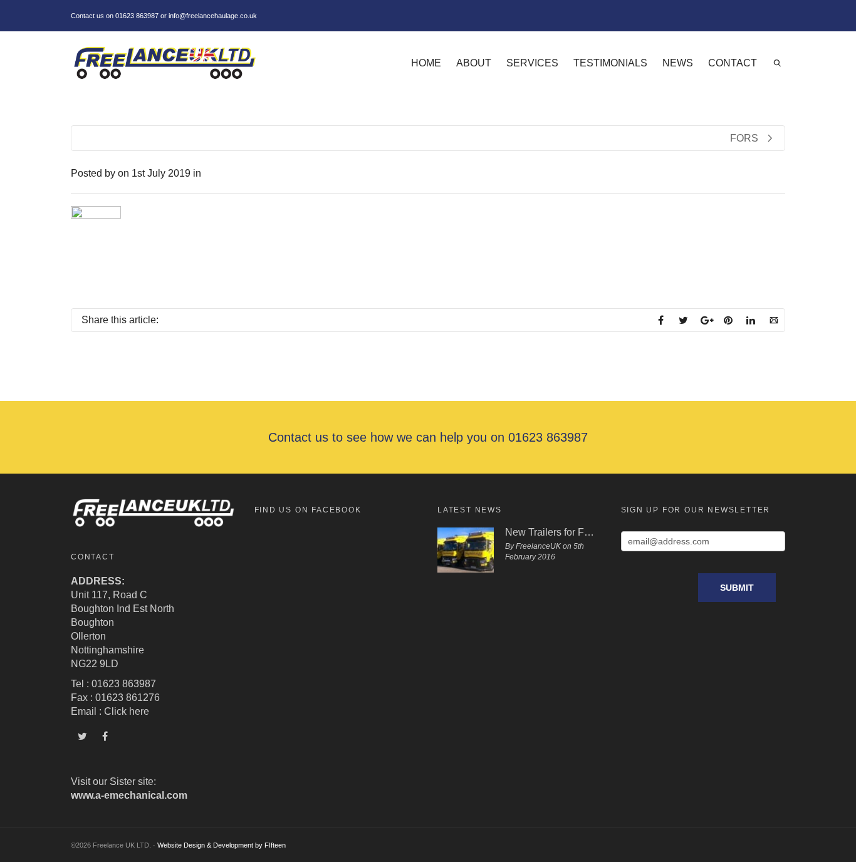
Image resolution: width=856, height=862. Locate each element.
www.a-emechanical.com (129, 795)
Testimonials (610, 63)
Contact (732, 63)
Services (532, 63)
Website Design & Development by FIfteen (221, 845)
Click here (126, 711)
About (473, 63)
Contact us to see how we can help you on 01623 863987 (428, 437)
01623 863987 (137, 15)
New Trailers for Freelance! (550, 532)
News (677, 63)
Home (426, 63)
